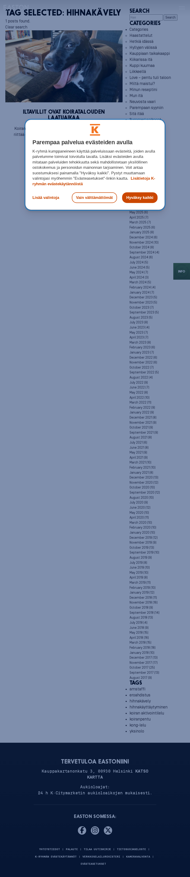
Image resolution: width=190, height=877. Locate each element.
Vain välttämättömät (94, 197)
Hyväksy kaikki (139, 197)
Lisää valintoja (45, 197)
